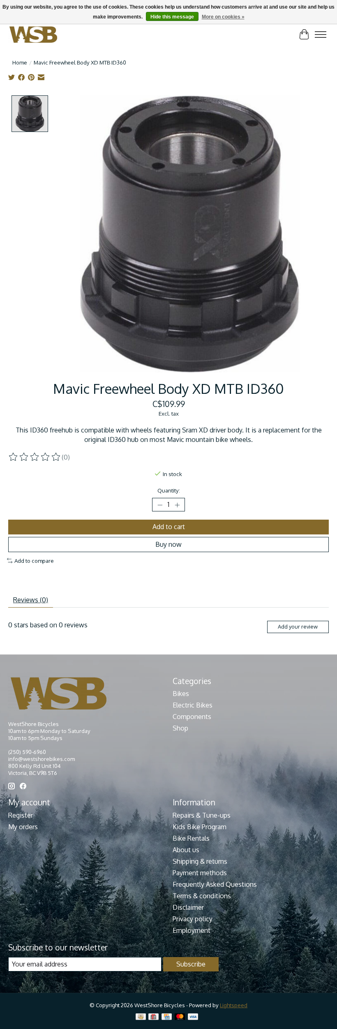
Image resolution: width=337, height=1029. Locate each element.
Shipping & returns (200, 861)
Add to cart (168, 527)
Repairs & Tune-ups (202, 815)
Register (20, 815)
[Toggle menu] (320, 34)
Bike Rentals (191, 838)
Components (192, 716)
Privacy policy (192, 919)
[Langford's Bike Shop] (33, 34)
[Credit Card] (167, 1017)
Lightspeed (233, 1004)
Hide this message (172, 17)
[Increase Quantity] (177, 504)
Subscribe (190, 964)
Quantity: (168, 490)
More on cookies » (223, 17)
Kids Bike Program (199, 827)
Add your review (298, 626)
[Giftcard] (153, 1017)
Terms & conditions (202, 896)
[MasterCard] (180, 1017)
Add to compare (34, 560)
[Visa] (193, 1017)
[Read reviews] (35, 457)
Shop (180, 728)
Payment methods (200, 873)
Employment (191, 930)
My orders (23, 827)
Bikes (181, 693)
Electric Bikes (192, 705)
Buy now (168, 544)
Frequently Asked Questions (215, 884)
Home (19, 62)
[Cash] (141, 1017)
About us (186, 850)
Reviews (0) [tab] (30, 600)
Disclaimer (188, 907)
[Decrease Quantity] (160, 504)
